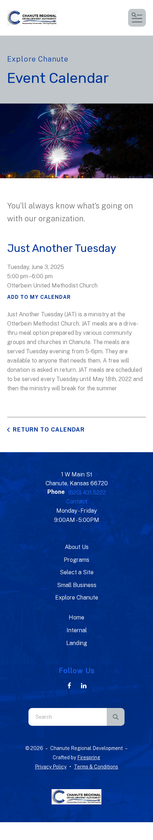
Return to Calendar (49, 429)
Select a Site (77, 572)
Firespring (88, 757)
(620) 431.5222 (87, 492)
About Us (77, 547)
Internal (77, 630)
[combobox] (67, 717)
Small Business (76, 585)
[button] (137, 18)
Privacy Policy (51, 767)
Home (76, 617)
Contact (76, 501)
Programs (76, 559)
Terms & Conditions (96, 767)
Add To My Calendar (39, 297)
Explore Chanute (76, 597)
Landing (76, 643)
